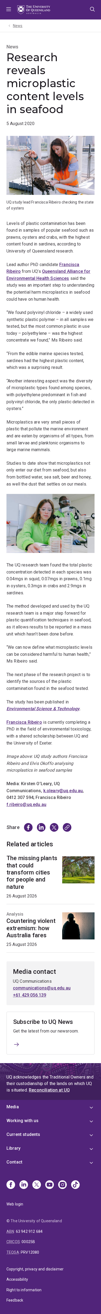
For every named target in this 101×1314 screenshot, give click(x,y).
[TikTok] (75, 1185)
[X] (36, 1185)
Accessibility (17, 1279)
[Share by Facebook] (28, 827)
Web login (14, 1204)
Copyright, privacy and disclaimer (35, 1269)
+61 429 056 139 (29, 995)
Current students (23, 1134)
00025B (28, 1242)
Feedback (14, 1300)
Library (13, 1148)
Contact (14, 1162)
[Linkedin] (23, 1185)
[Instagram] (62, 1185)
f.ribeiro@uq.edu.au (26, 804)
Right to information (23, 1290)
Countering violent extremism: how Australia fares (30, 928)
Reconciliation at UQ (49, 1090)
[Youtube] (49, 1185)
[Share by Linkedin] (41, 827)
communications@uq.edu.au (42, 988)
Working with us (22, 1120)
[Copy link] (67, 827)
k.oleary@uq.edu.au (63, 790)
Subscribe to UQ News (43, 1021)
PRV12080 (30, 1252)
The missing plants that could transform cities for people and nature (31, 872)
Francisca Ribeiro (24, 722)
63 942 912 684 (29, 1231)
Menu (8, 9)
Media (12, 1106)
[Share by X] (54, 827)
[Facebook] (10, 1185)
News (18, 26)
